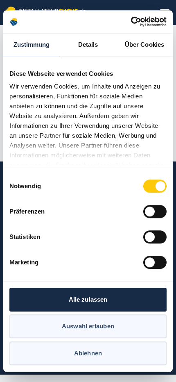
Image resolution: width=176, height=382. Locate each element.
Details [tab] (88, 44)
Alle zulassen (88, 299)
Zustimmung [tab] (32, 44)
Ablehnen (88, 353)
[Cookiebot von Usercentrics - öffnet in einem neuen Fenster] (131, 21)
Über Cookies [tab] (144, 44)
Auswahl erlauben (88, 326)
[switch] (155, 211)
